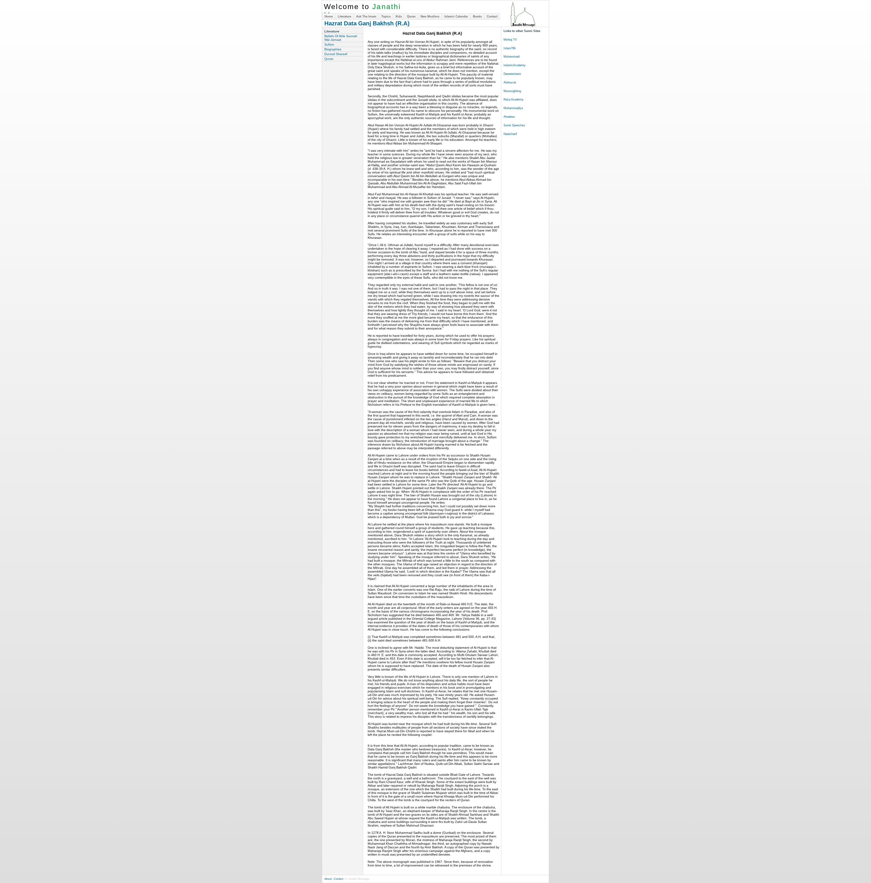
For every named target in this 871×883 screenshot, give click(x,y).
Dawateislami (512, 74)
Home (329, 16)
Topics (386, 16)
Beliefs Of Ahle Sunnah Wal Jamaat (340, 37)
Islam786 (510, 48)
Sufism (329, 44)
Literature (344, 16)
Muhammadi (512, 56)
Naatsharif (510, 134)
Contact (492, 16)
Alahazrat (510, 82)
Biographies (332, 49)
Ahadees (509, 116)
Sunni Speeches (514, 125)
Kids (399, 16)
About (328, 879)
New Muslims (430, 16)
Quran (411, 16)
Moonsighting (512, 91)
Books (477, 16)
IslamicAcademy (515, 65)
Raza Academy (514, 99)
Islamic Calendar (456, 16)
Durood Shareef (335, 54)
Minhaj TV (510, 39)
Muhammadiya (513, 108)
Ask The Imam (366, 16)
